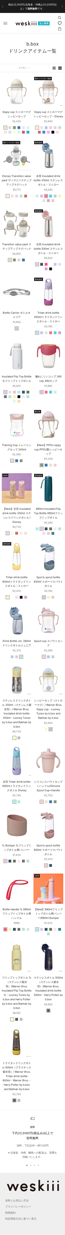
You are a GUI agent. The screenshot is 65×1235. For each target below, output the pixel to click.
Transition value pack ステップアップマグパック (16, 246)
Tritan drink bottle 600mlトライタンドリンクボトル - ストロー (16, 582)
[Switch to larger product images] (54, 68)
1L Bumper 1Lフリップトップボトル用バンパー (16, 847)
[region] (32, 1137)
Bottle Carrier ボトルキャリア (17, 315)
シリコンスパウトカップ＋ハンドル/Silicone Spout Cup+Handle (48, 786)
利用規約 (10, 1212)
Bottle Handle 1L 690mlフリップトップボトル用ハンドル (16, 914)
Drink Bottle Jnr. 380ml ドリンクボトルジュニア (16, 643)
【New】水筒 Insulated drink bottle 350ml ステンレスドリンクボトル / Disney (16, 515)
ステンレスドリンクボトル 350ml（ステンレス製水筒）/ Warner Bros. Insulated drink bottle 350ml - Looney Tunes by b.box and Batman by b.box (16, 713)
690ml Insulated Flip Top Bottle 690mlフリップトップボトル (48, 513)
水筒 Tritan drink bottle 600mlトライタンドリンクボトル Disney (16, 786)
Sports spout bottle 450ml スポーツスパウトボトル (48, 582)
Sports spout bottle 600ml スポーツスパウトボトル (48, 850)
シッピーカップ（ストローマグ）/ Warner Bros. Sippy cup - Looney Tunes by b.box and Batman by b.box (48, 709)
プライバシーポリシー (18, 1206)
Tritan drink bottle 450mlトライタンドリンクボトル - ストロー (48, 317)
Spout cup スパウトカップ (48, 643)
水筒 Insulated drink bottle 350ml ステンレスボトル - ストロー (48, 180)
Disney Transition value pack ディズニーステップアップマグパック (17, 180)
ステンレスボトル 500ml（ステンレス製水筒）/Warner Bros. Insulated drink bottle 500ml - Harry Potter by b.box (48, 988)
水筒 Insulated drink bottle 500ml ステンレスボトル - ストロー (48, 249)
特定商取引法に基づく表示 (20, 1218)
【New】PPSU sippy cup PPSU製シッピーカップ (48, 449)
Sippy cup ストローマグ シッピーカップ (16, 114)
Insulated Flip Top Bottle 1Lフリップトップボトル (17, 378)
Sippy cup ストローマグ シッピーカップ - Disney (48, 114)
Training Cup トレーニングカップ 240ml (16, 447)
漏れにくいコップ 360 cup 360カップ (48, 378)
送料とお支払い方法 (17, 1200)
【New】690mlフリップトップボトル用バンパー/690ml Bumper (48, 914)
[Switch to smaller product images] (60, 68)
